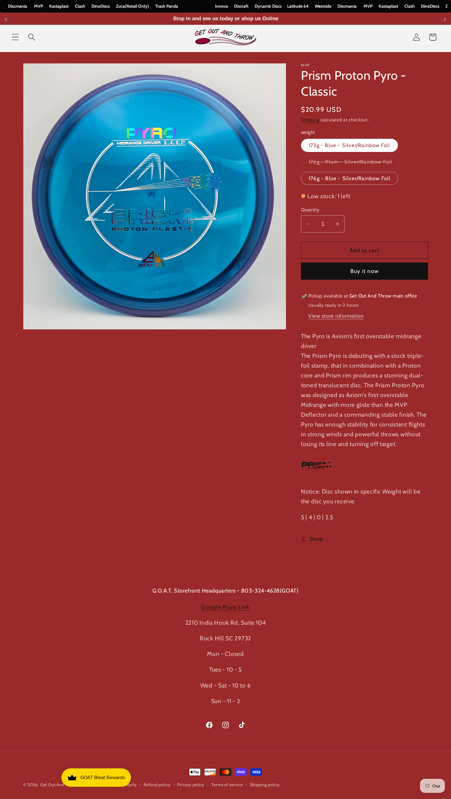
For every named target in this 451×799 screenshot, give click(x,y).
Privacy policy (190, 784)
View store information (336, 316)
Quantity (310, 210)
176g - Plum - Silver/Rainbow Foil (354, 163)
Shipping (310, 120)
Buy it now (364, 271)
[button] (15, 37)
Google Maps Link (225, 607)
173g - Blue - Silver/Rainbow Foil (349, 145)
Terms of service (227, 784)
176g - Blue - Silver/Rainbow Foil (350, 178)
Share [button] (316, 539)
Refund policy (157, 784)
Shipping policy (265, 784)
